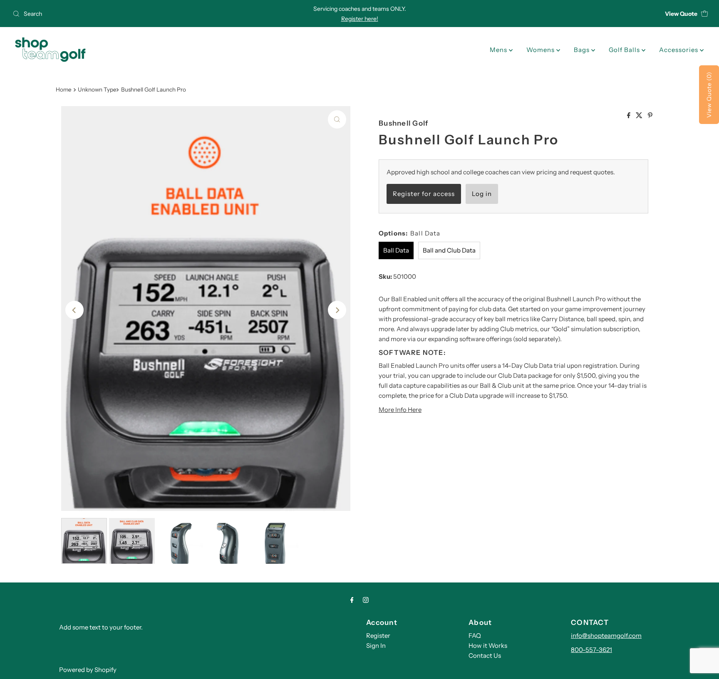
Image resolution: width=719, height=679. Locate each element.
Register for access (424, 194)
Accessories (679, 50)
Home (64, 89)
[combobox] (123, 13)
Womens (541, 50)
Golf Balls (625, 50)
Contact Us (485, 655)
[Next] (337, 310)
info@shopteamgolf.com (606, 635)
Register (378, 635)
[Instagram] (366, 600)
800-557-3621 (591, 650)
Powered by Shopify (88, 670)
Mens (499, 50)
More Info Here (400, 410)
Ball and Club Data (449, 250)
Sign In (376, 645)
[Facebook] (352, 600)
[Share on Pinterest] (650, 116)
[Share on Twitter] (640, 116)
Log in (482, 194)
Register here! (359, 18)
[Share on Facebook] (629, 116)
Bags (582, 50)
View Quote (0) (709, 95)
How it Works (488, 645)
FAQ (475, 635)
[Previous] (74, 310)
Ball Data (396, 250)
